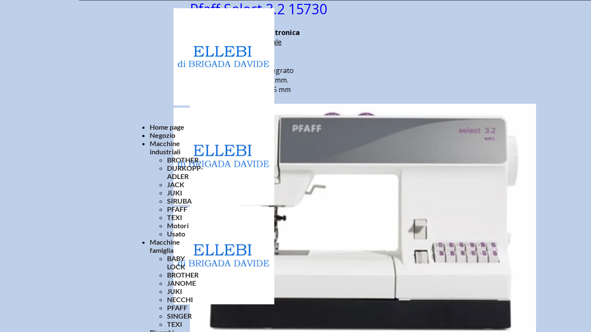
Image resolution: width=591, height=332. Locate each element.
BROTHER (183, 160)
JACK (175, 184)
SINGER (179, 316)
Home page (167, 127)
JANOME (181, 283)
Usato (176, 234)
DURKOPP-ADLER (185, 172)
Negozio (162, 135)
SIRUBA (179, 201)
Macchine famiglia (165, 246)
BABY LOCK (176, 262)
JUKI (174, 192)
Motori (178, 225)
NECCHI (180, 299)
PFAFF (177, 209)
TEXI (174, 217)
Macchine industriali (165, 147)
